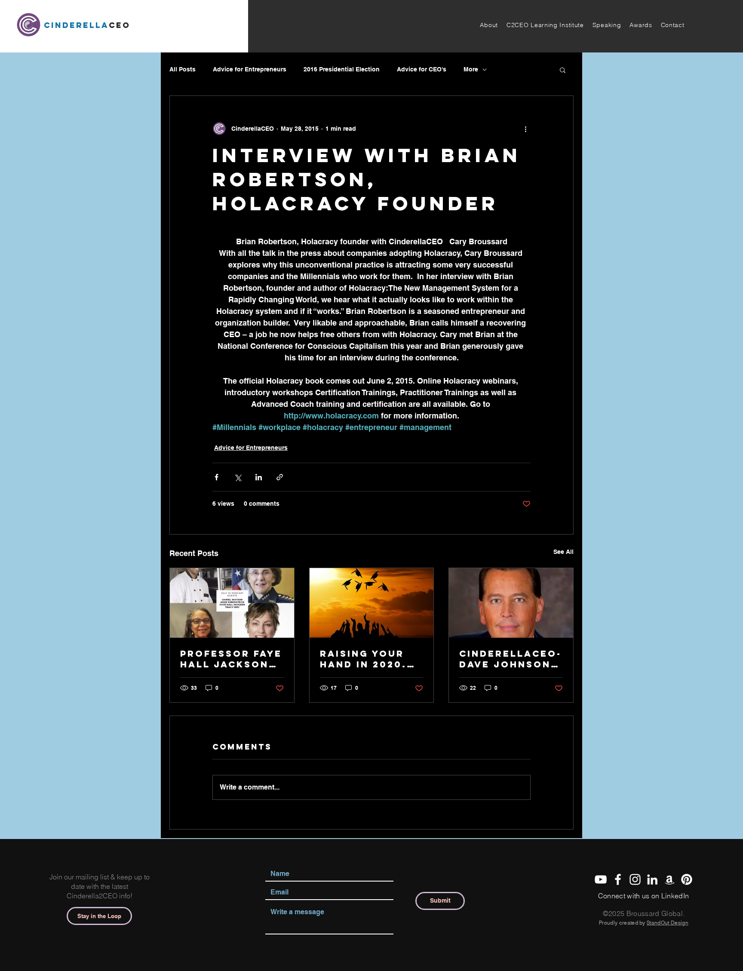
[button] (489, 25)
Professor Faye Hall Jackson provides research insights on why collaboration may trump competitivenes (231, 659)
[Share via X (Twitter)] (237, 477)
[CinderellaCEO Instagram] (635, 879)
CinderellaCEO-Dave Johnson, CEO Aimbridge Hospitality (510, 659)
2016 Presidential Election (342, 69)
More (471, 69)
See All (563, 551)
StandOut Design (667, 922)
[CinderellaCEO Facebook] (618, 879)
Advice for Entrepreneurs (249, 69)
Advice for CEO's (421, 69)
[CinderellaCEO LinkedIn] (652, 879)
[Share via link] (280, 477)
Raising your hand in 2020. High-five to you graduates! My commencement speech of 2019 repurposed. (371, 659)
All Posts (182, 69)
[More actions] (525, 128)
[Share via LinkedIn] (259, 477)
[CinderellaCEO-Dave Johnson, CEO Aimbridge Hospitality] (511, 603)
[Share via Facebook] (216, 477)
